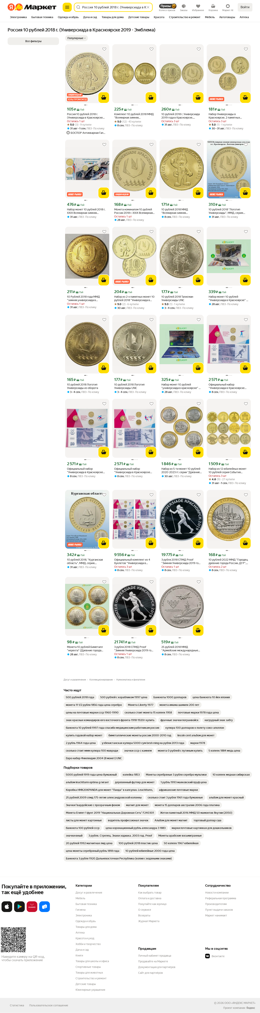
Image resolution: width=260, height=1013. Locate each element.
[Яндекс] (250, 1007)
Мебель (80, 898)
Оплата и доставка (149, 898)
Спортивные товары (88, 966)
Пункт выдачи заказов (219, 909)
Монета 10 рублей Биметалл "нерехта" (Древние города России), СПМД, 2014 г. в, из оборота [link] (85, 648)
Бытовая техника (86, 904)
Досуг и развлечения (89, 892)
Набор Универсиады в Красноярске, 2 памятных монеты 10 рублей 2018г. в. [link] (225, 116)
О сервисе (144, 909)
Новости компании (217, 892)
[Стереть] (148, 7)
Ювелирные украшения (90, 989)
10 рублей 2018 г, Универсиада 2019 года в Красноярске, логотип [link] (180, 116)
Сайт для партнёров (150, 972)
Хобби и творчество (88, 944)
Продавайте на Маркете (153, 961)
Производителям (216, 904)
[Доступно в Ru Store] (44, 911)
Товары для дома (86, 926)
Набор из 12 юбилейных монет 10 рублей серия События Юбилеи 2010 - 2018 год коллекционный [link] (227, 470)
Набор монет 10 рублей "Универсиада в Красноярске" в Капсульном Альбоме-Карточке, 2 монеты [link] (229, 298)
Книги (79, 955)
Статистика (17, 1005)
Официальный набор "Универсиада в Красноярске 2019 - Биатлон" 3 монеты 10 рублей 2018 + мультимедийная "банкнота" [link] (228, 386)
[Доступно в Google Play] (19, 911)
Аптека (80, 932)
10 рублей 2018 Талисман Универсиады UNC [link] (177, 298)
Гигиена (80, 909)
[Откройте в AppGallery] (32, 911)
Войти (245, 7)
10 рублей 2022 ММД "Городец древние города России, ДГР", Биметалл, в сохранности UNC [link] (228, 561)
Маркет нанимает (216, 915)
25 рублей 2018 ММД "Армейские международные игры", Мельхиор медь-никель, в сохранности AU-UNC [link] (181, 648)
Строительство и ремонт (91, 978)
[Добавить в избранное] (104, 49)
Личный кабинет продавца (154, 955)
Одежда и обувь (86, 921)
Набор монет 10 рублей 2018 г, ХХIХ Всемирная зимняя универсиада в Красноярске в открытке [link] (86, 211)
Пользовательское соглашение (48, 1005)
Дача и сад (82, 949)
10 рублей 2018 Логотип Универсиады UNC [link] (129, 386)
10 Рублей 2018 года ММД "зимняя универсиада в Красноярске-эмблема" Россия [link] (86, 298)
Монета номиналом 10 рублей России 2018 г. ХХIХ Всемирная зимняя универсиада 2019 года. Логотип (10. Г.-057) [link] (133, 211)
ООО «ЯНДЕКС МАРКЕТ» (239, 1002)
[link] (80, 697)
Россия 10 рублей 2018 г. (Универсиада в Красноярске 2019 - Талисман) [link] (85, 116)
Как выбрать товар (149, 892)
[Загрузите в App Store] (7, 911)
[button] (76, 38)
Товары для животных (89, 972)
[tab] (18, 17)
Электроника (84, 915)
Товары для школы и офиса (92, 961)
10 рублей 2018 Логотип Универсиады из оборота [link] (82, 386)
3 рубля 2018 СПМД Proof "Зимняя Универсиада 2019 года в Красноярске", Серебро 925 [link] (181, 561)
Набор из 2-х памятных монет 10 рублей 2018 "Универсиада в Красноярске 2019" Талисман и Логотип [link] (134, 298)
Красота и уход (85, 938)
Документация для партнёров (156, 967)
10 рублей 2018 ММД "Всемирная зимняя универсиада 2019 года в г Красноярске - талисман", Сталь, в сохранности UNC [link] (181, 211)
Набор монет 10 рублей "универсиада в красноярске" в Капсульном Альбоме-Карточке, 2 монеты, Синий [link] (181, 386)
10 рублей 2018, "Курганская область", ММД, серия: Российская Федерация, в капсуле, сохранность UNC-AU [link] (85, 561)
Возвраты (144, 915)
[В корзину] (103, 97)
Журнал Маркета (148, 921)
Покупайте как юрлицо (152, 904)
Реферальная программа (220, 898)
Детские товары (86, 984)
